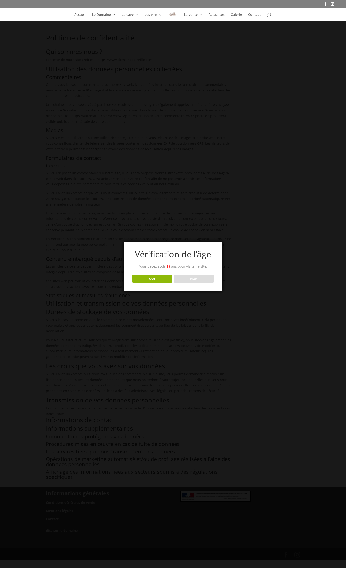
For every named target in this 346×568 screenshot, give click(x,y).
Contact (254, 15)
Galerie (236, 15)
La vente (191, 15)
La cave (128, 15)
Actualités (217, 15)
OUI (152, 279)
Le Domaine (101, 15)
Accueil (80, 15)
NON (194, 279)
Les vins (151, 15)
